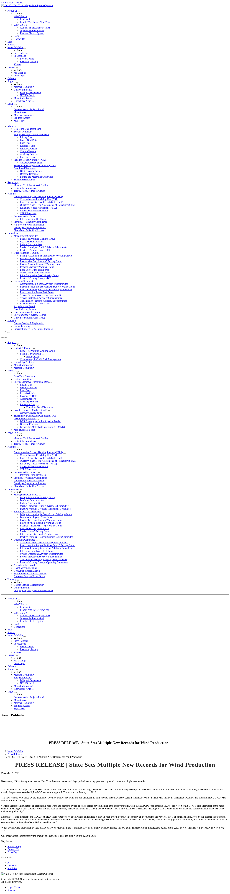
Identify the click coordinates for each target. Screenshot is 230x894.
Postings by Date (28, 148)
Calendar (12, 78)
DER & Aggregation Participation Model (40, 421)
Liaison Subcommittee (31, 244)
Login (11, 103)
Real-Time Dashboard (25, 376)
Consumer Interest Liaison (27, 312)
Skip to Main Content (12, 2)
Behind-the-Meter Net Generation (36, 176)
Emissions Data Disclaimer (39, 407)
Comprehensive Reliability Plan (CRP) (39, 199)
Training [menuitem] (12, 320)
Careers (12, 67)
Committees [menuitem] (13, 233)
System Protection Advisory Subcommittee (41, 298)
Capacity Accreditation (31, 162)
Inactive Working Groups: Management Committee (45, 508)
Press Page (13, 852)
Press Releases (21, 53)
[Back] (24, 743)
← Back (18, 13)
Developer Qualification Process (30, 227)
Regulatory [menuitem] (13, 182)
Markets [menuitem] (11, 126)
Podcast (11, 44)
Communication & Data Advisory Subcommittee (44, 283)
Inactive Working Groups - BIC (35, 278)
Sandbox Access (22, 118)
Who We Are (20, 16)
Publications (20, 55)
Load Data (25, 143)
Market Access (21, 112)
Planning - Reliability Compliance (30, 221)
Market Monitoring (23, 98)
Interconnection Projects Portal (29, 109)
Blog (10, 41)
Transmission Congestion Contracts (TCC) (35, 165)
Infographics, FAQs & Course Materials (33, 329)
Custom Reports (28, 151)
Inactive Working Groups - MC (35, 250)
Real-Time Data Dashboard (27, 128)
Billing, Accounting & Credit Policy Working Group (46, 255)
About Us (13, 10)
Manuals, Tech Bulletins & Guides (31, 185)
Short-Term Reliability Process (29, 230)
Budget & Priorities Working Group (37, 238)
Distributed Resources (25, 168)
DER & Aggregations (30, 171)
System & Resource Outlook (34, 210)
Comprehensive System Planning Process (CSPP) (38, 196)
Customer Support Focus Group (29, 317)
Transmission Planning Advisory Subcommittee (43, 300)
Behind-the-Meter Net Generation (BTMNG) (42, 427)
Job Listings (20, 72)
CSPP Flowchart (28, 213)
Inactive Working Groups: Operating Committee (44, 562)
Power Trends (27, 58)
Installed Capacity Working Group (37, 267)
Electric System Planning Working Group (40, 264)
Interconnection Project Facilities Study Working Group (47, 286)
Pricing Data (26, 137)
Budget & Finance (23, 89)
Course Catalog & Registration (29, 323)
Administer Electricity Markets (35, 27)
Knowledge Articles (23, 101)
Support (12, 81)
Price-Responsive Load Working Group (39, 275)
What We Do (20, 24)
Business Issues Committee (27, 252)
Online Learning (22, 326)
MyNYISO (19, 120)
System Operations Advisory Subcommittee (41, 295)
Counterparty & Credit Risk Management (40, 359)
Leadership (25, 19)
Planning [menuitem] (12, 193)
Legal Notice (14, 887)
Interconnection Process (25, 216)
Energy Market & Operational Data (31, 134)
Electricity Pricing (29, 61)
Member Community (24, 87)
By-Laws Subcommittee (32, 241)
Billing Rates (32, 356)
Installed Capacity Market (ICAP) (30, 159)
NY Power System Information (29, 224)
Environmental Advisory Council (30, 315)
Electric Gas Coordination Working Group (41, 261)
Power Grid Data (28, 140)
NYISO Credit (27, 95)
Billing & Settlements (30, 92)
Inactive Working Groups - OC (35, 303)
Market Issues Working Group (35, 272)
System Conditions (23, 131)
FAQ (16, 36)
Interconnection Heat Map (33, 219)
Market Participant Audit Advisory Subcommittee (44, 247)
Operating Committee (24, 281)
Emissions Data (27, 157)
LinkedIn (12, 865)
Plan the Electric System (32, 33)
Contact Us (19, 39)
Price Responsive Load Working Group (39, 534)
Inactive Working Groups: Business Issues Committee (46, 537)
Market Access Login (24, 179)
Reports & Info (27, 145)
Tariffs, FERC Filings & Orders (29, 190)
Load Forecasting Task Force (34, 269)
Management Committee (26, 236)
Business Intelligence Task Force (36, 258)
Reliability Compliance (25, 188)
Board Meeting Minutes (25, 309)
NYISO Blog (14, 846)
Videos (17, 64)
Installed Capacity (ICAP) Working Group (41, 525)
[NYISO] (27, 5)
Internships (19, 75)
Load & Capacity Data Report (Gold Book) (41, 202)
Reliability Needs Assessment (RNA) (38, 207)
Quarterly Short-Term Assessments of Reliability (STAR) (48, 205)
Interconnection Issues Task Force (37, 292)
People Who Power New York (35, 22)
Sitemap (11, 890)
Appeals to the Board (24, 306)
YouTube (12, 868)
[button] (9, 332)
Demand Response (29, 174)
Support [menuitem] (12, 342)
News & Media (15, 47)
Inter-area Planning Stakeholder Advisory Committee (46, 289)
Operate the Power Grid (32, 30)
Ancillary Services (29, 154)
